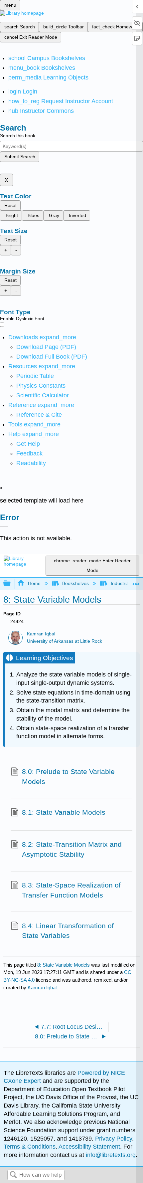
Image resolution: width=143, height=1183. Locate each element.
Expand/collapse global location (136, 582)
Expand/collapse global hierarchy (11, 584)
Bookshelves (75, 583)
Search (13, 1175)
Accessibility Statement (89, 1146)
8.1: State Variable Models (63, 812)
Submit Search (19, 156)
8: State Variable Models (63, 965)
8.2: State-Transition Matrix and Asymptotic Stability (72, 849)
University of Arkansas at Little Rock (64, 641)
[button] (29, 453)
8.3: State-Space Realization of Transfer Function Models (71, 890)
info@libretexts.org (110, 1155)
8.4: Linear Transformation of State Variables (68, 931)
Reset (10, 205)
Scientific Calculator (42, 395)
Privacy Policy (113, 1138)
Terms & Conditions (30, 1146)
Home (34, 583)
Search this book (17, 135)
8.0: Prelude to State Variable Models (68, 776)
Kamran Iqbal (41, 633)
